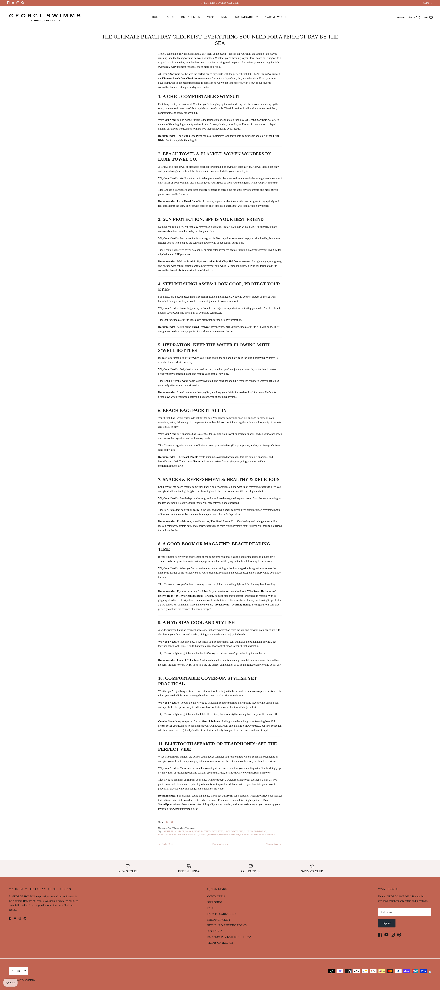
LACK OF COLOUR (233, 831)
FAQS (210, 907)
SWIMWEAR (246, 834)
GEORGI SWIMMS (25, 979)
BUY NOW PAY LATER (212, 831)
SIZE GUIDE (215, 902)
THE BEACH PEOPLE (264, 834)
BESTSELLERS (190, 16)
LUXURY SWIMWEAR (255, 831)
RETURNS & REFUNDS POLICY (227, 925)
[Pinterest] (22, 2)
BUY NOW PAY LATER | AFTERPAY (229, 936)
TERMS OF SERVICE (220, 942)
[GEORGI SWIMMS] (45, 17)
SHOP (170, 16)
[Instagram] (17, 2)
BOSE (197, 831)
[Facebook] (8, 2)
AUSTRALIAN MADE (173, 831)
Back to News (220, 844)
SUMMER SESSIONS (229, 834)
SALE (224, 16)
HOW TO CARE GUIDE (221, 913)
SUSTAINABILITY (246, 16)
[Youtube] (13, 2)
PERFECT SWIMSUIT (188, 834)
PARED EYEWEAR (167, 834)
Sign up (387, 923)
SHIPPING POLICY (219, 919)
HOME (156, 16)
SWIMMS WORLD (276, 16)
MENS (210, 16)
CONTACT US (216, 896)
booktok (189, 831)
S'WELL (203, 834)
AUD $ (426, 3)
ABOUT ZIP (214, 931)
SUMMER (213, 834)
